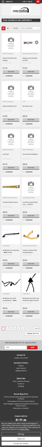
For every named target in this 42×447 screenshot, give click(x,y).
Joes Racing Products (29, 198)
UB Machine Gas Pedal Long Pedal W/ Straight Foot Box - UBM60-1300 (31, 300)
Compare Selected (33, 333)
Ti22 (24, 101)
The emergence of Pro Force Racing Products (21, 401)
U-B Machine (6, 246)
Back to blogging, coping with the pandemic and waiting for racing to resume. (21, 405)
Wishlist (21, 366)
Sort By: (15, 28)
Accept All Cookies (21, 443)
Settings (21, 434)
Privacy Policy (24, 429)
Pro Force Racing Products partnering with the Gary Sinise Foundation (21, 398)
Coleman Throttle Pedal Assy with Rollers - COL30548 (30, 252)
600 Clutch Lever (28, 106)
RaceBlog (21, 386)
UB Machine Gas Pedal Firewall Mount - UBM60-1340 (10, 300)
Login (24, 1)
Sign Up (30, 1)
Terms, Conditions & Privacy (21, 381)
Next (36, 328)
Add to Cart (11, 71)
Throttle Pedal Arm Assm (10, 202)
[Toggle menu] (3, 3)
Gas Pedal (6, 154)
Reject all (21, 439)
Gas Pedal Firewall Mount (30, 154)
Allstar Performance (8, 53)
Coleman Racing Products (10, 198)
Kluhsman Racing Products (30, 53)
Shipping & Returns (21, 370)
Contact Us (21, 384)
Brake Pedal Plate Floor (10, 106)
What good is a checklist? (21, 408)
